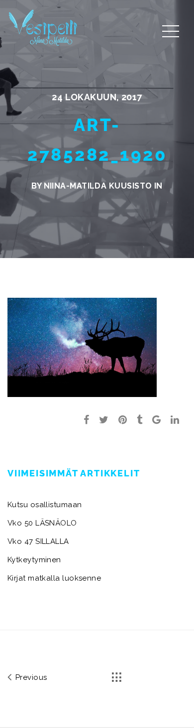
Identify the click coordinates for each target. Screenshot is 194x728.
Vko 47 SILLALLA (38, 541)
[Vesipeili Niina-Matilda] (44, 27)
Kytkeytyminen (34, 559)
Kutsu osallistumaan (44, 504)
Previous (30, 677)
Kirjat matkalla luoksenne (54, 578)
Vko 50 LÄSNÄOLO (42, 523)
